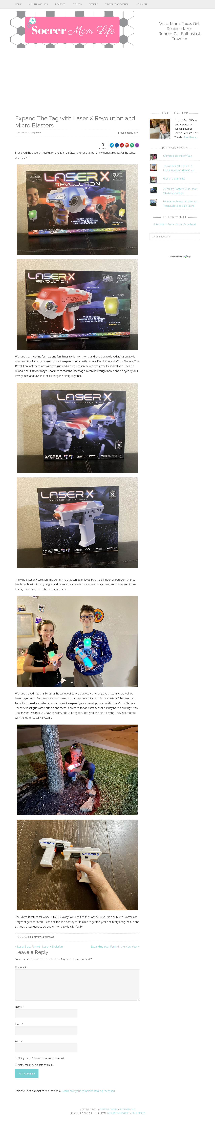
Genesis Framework (117, 1113)
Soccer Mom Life (72, 29)
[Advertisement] (107, 82)
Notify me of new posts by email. (35, 1064)
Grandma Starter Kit (174, 178)
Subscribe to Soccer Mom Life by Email (175, 224)
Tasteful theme (108, 1109)
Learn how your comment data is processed (88, 1091)
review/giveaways (44, 937)
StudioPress (138, 1113)
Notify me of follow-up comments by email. (41, 1058)
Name (19, 1006)
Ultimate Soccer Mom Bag (177, 155)
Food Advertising (175, 257)
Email (19, 1024)
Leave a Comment (128, 133)
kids (30, 937)
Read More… (191, 137)
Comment (21, 967)
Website (19, 1041)
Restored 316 (127, 1109)
